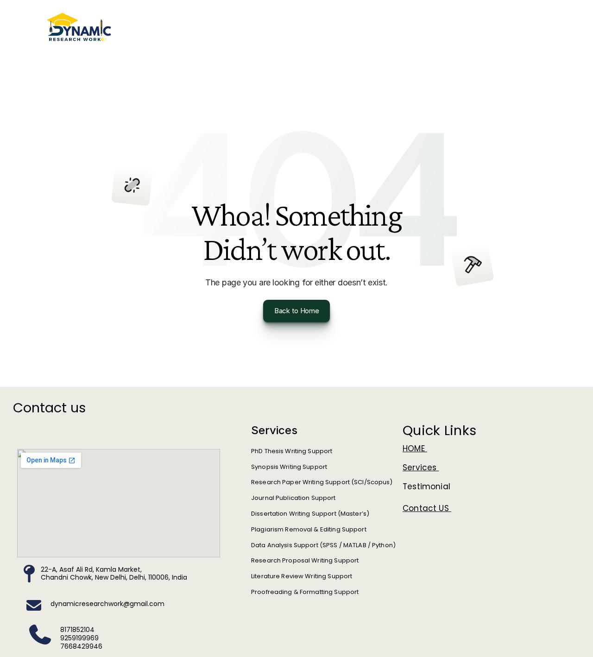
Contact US (427, 508)
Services (421, 467)
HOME (415, 448)
